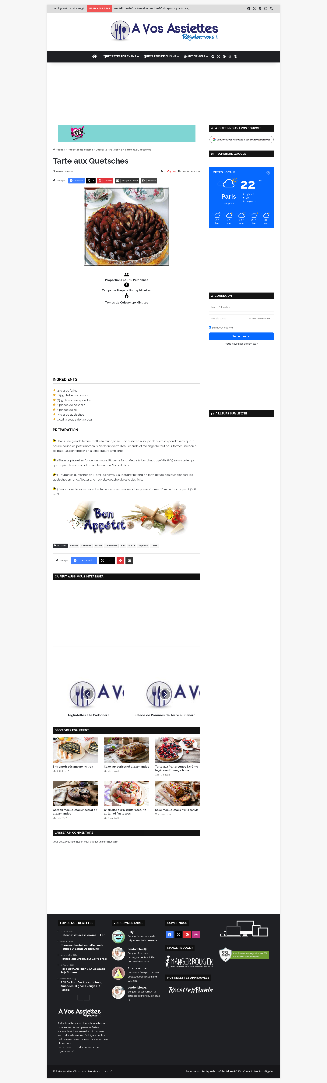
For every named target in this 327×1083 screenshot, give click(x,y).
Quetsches (111, 545)
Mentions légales (263, 1071)
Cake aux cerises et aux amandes (126, 766)
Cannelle (86, 545)
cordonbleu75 (137, 949)
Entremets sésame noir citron (73, 766)
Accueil (60, 149)
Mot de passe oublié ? (260, 318)
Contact (247, 1071)
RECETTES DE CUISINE (161, 56)
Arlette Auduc (137, 968)
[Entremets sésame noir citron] (75, 750)
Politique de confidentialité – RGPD (221, 1071)
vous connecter (74, 841)
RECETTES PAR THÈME (121, 56)
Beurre (74, 545)
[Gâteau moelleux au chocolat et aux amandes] (75, 793)
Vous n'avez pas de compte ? (241, 343)
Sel (123, 545)
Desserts (101, 149)
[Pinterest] (120, 560)
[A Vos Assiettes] (163, 31)
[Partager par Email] (129, 560)
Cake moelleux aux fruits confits (176, 809)
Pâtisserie (115, 149)
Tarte (154, 545)
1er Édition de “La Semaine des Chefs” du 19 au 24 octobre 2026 (154, 8)
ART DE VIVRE (196, 56)
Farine (98, 545)
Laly (131, 932)
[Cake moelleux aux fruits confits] (177, 793)
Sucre (131, 545)
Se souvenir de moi (222, 327)
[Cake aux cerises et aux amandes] (126, 750)
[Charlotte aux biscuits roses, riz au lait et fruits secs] (126, 793)
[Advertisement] (163, 92)
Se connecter (241, 336)
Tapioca (143, 545)
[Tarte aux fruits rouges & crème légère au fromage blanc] (177, 750)
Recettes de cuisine (80, 149)
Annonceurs (192, 1071)
